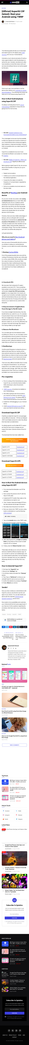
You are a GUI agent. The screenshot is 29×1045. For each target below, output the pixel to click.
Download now (20, 447)
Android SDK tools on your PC (15, 406)
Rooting (4, 8)
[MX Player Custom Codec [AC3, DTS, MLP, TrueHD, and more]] (5, 782)
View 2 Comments (14, 745)
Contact (14, 1037)
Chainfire (5, 155)
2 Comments (5, 23)
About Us (5, 1035)
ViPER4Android (19, 596)
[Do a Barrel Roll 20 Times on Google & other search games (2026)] (5, 789)
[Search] (27, 2)
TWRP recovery (8, 389)
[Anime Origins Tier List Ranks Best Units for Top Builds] (14, 881)
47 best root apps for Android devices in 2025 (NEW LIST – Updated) (18, 797)
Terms (19, 1035)
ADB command (7, 513)
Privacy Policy (14, 923)
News (3, 829)
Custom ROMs (13, 252)
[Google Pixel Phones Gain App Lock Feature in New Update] (14, 836)
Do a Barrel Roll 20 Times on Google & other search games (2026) (18, 789)
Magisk (4, 614)
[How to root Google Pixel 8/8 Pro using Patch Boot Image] (14, 724)
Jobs (24, 1035)
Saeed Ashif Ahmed (10, 21)
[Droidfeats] (14, 2)
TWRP (19, 614)
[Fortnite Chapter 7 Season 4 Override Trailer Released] (14, 858)
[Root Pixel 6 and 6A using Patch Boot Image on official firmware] (14, 700)
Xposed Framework (7, 598)
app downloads (8, 359)
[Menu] (2, 2)
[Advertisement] (14, 38)
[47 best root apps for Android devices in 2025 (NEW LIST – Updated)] (14, 675)
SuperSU (14, 614)
